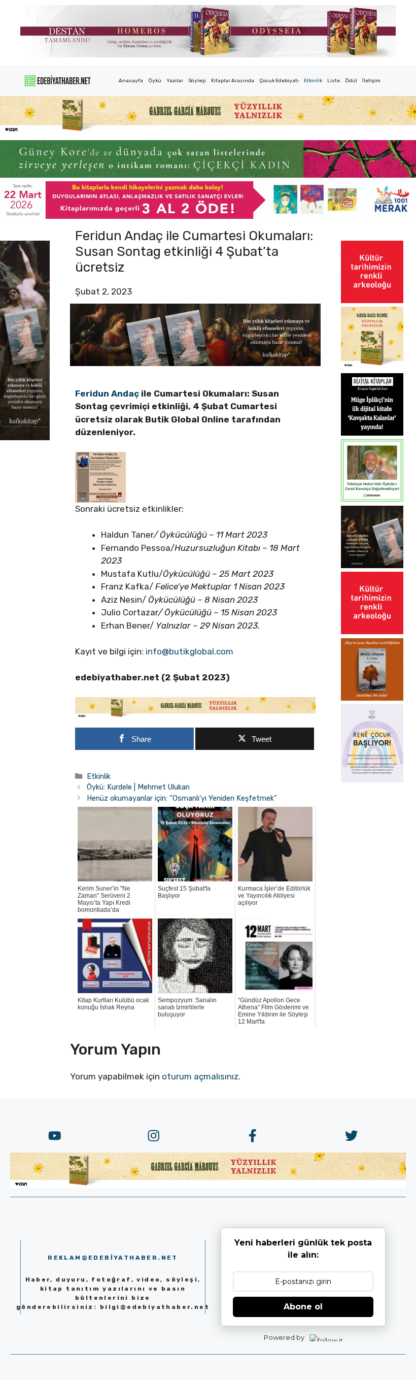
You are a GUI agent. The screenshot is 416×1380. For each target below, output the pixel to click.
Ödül (351, 81)
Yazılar (174, 81)
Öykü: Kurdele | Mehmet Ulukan (138, 787)
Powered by (284, 1337)
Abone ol (303, 1306)
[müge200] (372, 433)
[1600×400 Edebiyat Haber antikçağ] (195, 363)
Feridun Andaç (107, 393)
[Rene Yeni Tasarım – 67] (372, 779)
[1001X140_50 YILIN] (208, 55)
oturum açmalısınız (200, 1076)
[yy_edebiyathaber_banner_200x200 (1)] (372, 366)
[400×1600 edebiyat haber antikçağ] (25, 437)
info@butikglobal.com (189, 651)
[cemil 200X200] (372, 499)
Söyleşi (197, 81)
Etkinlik (313, 81)
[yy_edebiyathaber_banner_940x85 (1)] (208, 130)
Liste (333, 81)
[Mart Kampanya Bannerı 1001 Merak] (208, 216)
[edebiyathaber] (208, 175)
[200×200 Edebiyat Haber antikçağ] (372, 565)
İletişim (371, 81)
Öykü (154, 81)
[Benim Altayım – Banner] (372, 698)
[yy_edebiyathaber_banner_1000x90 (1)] (195, 715)
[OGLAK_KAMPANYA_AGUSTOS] (372, 300)
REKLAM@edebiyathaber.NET (113, 1257)
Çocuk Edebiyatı (279, 81)
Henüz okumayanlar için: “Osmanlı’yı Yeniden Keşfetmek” (182, 798)
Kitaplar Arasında (232, 81)
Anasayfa (131, 81)
